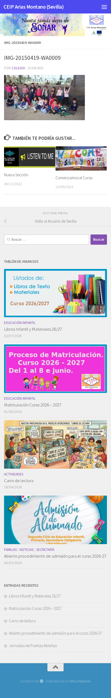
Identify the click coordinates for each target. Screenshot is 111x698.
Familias (10, 549)
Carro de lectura (18, 480)
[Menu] (104, 6)
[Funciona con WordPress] (41, 681)
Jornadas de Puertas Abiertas (33, 645)
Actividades (13, 474)
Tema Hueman (80, 681)
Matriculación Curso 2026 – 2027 (32, 405)
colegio (18, 68)
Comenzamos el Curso (74, 177)
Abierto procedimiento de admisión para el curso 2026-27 (55, 556)
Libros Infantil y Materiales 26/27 (33, 329)
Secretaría (45, 549)
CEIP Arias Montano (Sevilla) (34, 7)
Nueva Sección (16, 174)
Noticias (26, 549)
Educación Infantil (20, 322)
